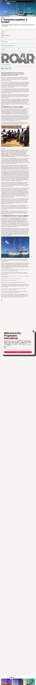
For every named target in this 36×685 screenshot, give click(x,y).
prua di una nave (25, 113)
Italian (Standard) (5, 35)
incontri (11, 195)
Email (5, 347)
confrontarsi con (19, 182)
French (2, 36)
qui (22, 79)
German (2, 34)
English (2, 32)
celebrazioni (16, 158)
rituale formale (8, 112)
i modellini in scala (20, 220)
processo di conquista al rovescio (16, 218)
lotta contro (16, 103)
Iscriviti (18, 352)
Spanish (2, 33)
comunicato (14, 124)
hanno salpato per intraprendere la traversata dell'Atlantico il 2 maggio (13, 154)
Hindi (2, 37)
